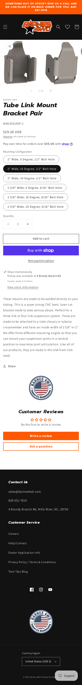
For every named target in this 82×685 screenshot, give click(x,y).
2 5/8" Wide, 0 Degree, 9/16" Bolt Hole (35, 188)
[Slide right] (50, 90)
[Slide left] (31, 90)
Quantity (8, 216)
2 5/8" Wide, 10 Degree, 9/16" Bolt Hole (35, 197)
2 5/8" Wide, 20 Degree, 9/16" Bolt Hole (36, 207)
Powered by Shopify (50, 677)
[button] (5, 27)
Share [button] (12, 366)
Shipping (7, 136)
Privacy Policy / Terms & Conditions (32, 562)
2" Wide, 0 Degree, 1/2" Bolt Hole (31, 159)
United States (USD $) (38, 661)
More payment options (41, 260)
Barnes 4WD (35, 677)
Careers (13, 534)
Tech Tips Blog (18, 571)
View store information (22, 287)
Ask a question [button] (41, 446)
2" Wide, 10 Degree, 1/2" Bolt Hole (32, 169)
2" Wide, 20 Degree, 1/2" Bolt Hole (32, 178)
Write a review (41, 436)
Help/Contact (17, 543)
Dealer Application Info (24, 552)
